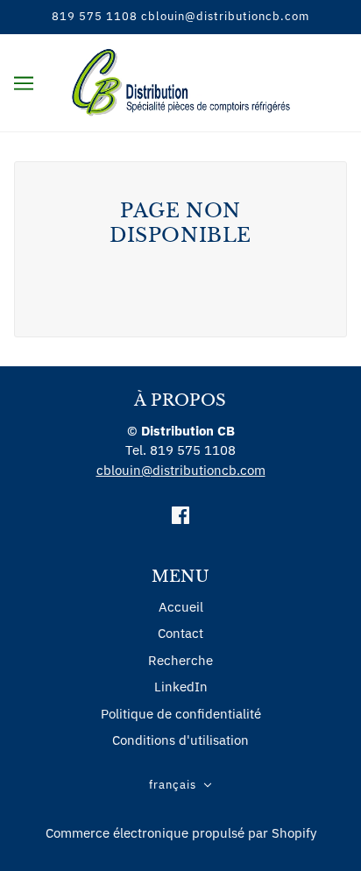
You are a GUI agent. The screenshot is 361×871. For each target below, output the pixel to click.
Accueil (181, 606)
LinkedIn (181, 686)
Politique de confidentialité (181, 713)
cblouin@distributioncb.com (180, 470)
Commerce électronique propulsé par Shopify (181, 833)
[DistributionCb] (181, 81)
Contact (180, 633)
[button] (180, 785)
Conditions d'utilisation (180, 740)
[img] (180, 514)
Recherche (180, 660)
